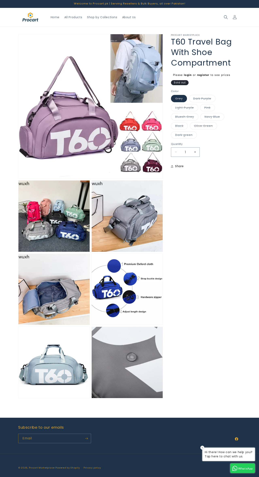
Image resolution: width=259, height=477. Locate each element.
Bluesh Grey (186, 117)
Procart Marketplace (42, 467)
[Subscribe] (86, 438)
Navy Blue (214, 117)
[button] (225, 17)
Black (181, 127)
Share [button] (179, 166)
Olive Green (205, 127)
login (188, 74)
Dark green (186, 136)
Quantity (177, 144)
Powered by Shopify (67, 467)
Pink (209, 108)
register (203, 74)
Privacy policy (92, 467)
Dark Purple (204, 99)
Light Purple (186, 108)
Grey (181, 99)
